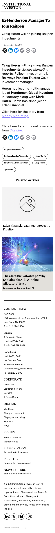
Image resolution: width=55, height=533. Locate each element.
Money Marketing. (15, 116)
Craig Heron (40, 163)
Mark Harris (40, 156)
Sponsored (8, 169)
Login (25, 528)
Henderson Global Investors (16, 163)
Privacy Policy (27, 504)
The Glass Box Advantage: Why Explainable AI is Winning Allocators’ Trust (24, 279)
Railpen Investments (13, 149)
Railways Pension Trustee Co (16, 156)
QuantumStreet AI (25, 288)
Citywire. (16, 130)
